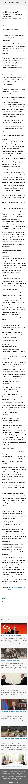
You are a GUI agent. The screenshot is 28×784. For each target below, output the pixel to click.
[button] (3, 21)
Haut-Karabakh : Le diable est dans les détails (12, 766)
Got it (19, 782)
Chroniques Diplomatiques (11, 2)
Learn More (11, 782)
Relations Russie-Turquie (7, 686)
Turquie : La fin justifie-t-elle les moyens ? (11, 635)
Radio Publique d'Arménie (17, 587)
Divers (3, 598)
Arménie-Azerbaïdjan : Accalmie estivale (11, 660)
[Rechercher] (26, 2)
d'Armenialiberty (8, 590)
